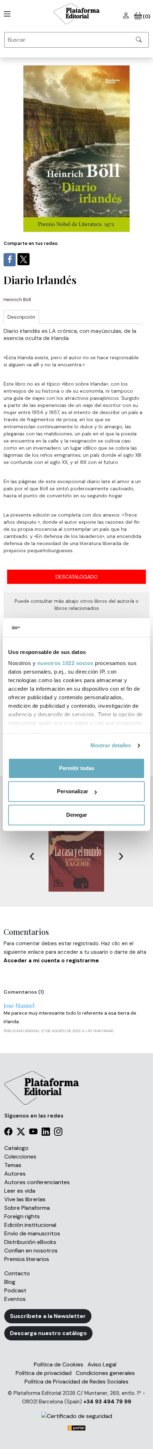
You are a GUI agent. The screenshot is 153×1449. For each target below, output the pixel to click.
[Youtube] (33, 1132)
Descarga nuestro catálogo (48, 1333)
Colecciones (20, 1156)
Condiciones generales (105, 1373)
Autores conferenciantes (37, 1182)
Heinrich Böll (17, 300)
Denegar (76, 815)
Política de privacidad (44, 1373)
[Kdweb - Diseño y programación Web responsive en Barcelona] (76, 1427)
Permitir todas (76, 768)
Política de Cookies (58, 1364)
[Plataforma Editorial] (76, 14)
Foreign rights (22, 1216)
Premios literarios (26, 1259)
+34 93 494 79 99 (107, 1401)
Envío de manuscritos (32, 1233)
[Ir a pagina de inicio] (5, 14)
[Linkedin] (46, 1132)
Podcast (15, 1290)
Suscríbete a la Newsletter (48, 1316)
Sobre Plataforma (27, 1208)
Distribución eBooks (30, 1242)
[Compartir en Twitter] (23, 259)
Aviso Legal (102, 1364)
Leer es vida (19, 1190)
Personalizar (72, 791)
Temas (12, 1165)
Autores (15, 1173)
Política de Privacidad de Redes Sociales (76, 1381)
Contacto (17, 1273)
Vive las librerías (25, 1199)
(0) (146, 16)
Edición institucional (30, 1225)
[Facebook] (8, 1132)
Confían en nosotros (31, 1250)
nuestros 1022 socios (65, 663)
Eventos (15, 1299)
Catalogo (16, 1148)
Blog (9, 1282)
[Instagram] (58, 1132)
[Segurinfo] (76, 1416)
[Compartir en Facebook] (10, 259)
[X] (21, 1132)
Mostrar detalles (110, 745)
